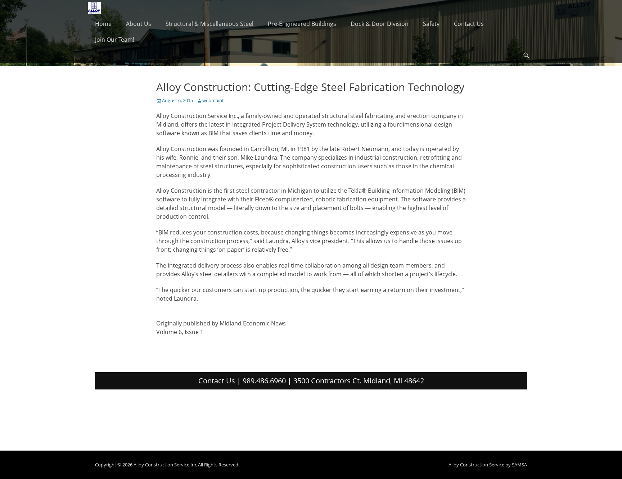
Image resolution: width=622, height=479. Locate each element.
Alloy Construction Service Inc (165, 464)
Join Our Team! (114, 40)
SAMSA (519, 464)
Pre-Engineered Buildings (302, 24)
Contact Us (469, 24)
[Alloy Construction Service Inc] (94, 8)
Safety (431, 24)
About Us (138, 24)
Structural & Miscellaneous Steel (209, 24)
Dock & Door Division (380, 24)
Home (103, 24)
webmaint (213, 100)
